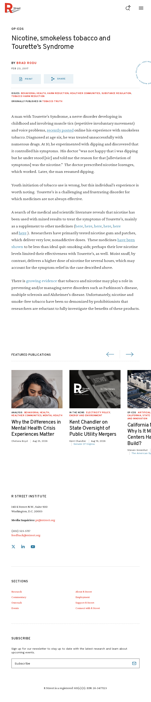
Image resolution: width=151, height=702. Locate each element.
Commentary (18, 597)
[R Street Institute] (12, 8)
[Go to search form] (128, 8)
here (79, 225)
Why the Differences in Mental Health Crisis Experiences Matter (36, 428)
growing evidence (41, 280)
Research (16, 591)
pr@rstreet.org (45, 520)
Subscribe (135, 663)
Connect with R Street (88, 608)
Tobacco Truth (52, 101)
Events (15, 608)
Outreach (16, 602)
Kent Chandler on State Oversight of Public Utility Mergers (92, 428)
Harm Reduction (58, 93)
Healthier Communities (85, 93)
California (134, 415)
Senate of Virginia (84, 444)
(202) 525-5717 (20, 530)
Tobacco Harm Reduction (28, 96)
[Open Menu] (141, 8)
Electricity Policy (98, 412)
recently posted (60, 130)
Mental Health (52, 415)
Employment (83, 597)
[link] (13, 547)
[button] (58, 79)
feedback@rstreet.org (25, 535)
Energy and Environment (85, 415)
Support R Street (85, 602)
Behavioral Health (33, 93)
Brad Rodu (27, 63)
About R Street (84, 591)
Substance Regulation (116, 93)
